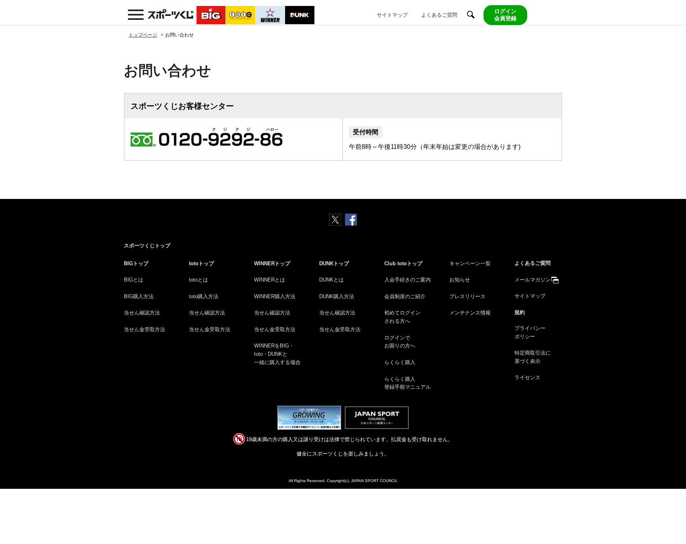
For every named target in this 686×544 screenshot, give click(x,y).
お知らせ (459, 280)
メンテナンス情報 (470, 313)
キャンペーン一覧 (470, 263)
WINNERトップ (272, 263)
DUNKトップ (334, 263)
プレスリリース (467, 296)
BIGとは (133, 280)
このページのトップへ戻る (670, 519)
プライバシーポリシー (529, 332)
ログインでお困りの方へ (399, 342)
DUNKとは (331, 280)
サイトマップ (392, 15)
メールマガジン (532, 280)
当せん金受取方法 (144, 329)
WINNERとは (269, 280)
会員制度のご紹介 (405, 296)
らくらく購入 (399, 362)
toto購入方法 (203, 296)
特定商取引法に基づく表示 (532, 357)
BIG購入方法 (139, 296)
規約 (519, 312)
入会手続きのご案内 (407, 280)
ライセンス (527, 377)
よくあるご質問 (439, 15)
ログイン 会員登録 (505, 14)
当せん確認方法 (142, 313)
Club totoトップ (403, 263)
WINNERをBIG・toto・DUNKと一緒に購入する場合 (277, 354)
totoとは (198, 280)
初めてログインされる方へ (402, 317)
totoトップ (201, 263)
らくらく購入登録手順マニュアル (407, 383)
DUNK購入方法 (336, 296)
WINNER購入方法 (274, 296)
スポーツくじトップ (147, 246)
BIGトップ (136, 263)
